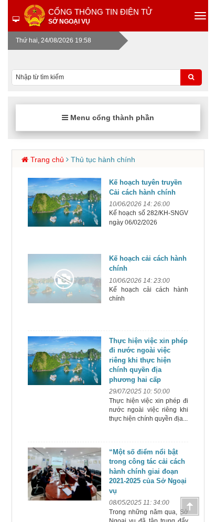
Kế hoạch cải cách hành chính (148, 263)
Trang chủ (47, 159)
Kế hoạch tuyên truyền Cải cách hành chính (145, 187)
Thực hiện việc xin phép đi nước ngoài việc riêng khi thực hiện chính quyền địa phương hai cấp (148, 360)
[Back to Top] (189, 506)
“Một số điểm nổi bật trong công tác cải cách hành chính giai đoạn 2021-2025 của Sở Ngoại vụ (148, 471)
